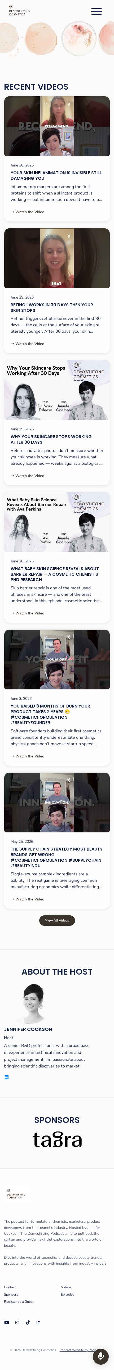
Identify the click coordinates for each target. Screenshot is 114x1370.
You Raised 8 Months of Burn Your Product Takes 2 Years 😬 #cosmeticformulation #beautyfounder (50, 714)
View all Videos (57, 920)
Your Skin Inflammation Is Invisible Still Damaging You (56, 175)
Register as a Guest (18, 1301)
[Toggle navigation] (96, 12)
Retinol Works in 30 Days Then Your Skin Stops (52, 307)
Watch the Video (29, 212)
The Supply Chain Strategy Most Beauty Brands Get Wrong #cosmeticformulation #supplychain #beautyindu (57, 857)
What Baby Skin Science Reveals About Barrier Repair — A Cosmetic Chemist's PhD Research (55, 574)
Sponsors (11, 1294)
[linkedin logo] (6, 1077)
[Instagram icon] (17, 1322)
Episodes (67, 1294)
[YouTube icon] (6, 1322)
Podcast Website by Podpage (81, 1350)
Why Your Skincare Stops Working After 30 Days (51, 439)
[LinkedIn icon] (38, 1322)
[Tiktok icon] (27, 1322)
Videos (66, 1287)
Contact (10, 1287)
